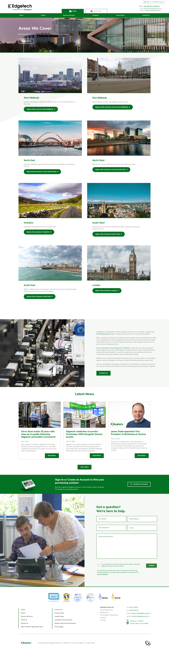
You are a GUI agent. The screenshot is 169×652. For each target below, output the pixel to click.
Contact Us (146, 15)
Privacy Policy (59, 613)
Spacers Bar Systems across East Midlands (111, 107)
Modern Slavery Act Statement (65, 623)
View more (84, 467)
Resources (24, 623)
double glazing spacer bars (105, 334)
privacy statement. (102, 574)
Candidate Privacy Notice (63, 620)
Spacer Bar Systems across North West (110, 169)
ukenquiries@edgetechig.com (153, 8)
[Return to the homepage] (19, 7)
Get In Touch (26, 41)
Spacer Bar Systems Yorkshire (38, 232)
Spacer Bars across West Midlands (40, 109)
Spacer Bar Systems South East (39, 296)
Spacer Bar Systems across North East (41, 171)
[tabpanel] (42, 353)
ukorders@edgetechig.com (153, 10)
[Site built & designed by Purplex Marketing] (148, 643)
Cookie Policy (59, 616)
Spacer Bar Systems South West (107, 234)
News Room (120, 15)
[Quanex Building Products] (27, 643)
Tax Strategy (59, 627)
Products (96, 15)
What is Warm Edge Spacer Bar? (32, 627)
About (43, 15)
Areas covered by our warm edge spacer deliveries (113, 348)
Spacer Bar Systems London (106, 290)
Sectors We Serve (69, 15)
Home (21, 15)
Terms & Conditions (77, 643)
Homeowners (97, 11)
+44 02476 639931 (151, 6)
